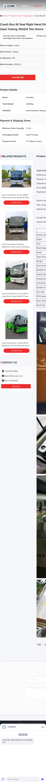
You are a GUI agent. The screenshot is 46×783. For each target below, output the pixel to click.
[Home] (9, 6)
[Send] (43, 779)
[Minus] (42, 727)
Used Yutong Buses (25, 16)
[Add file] (3, 779)
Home (25, 6)
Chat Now (16, 77)
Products (37, 6)
